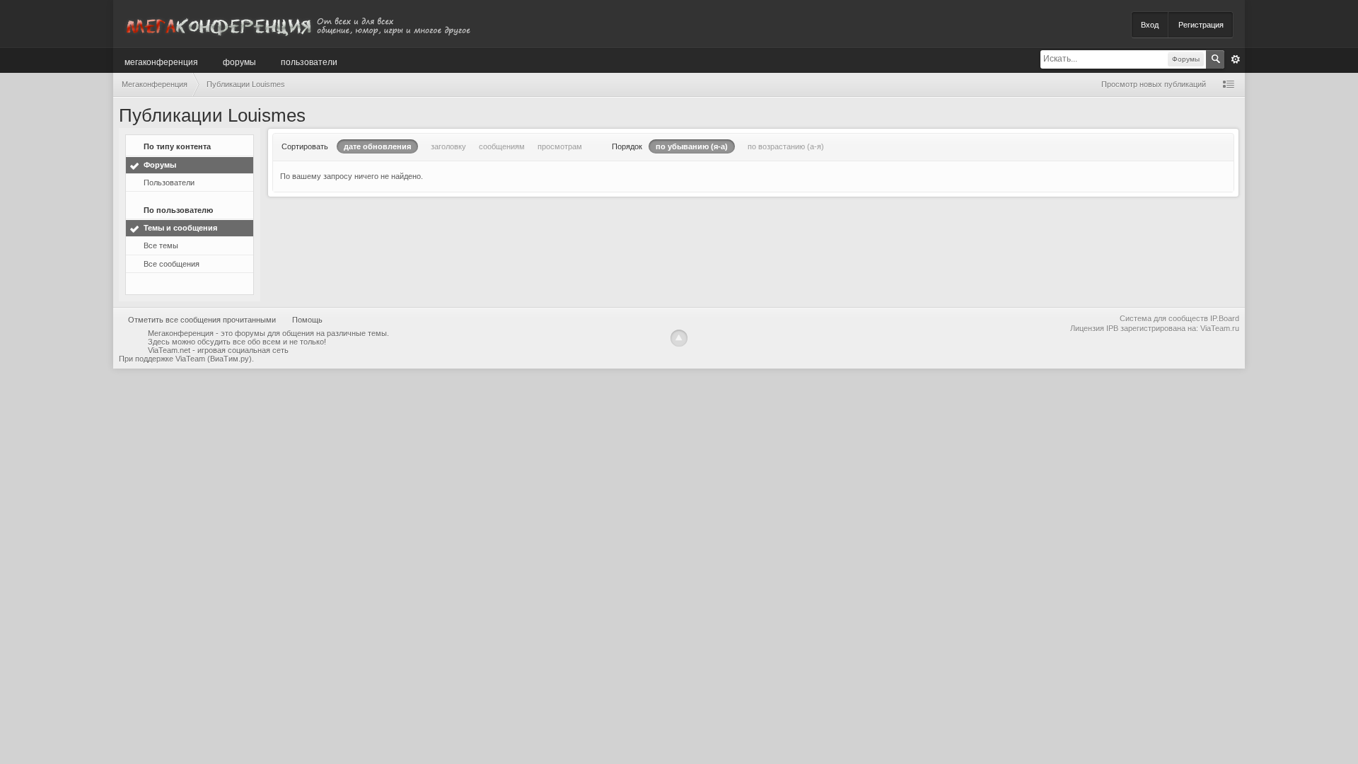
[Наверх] (679, 338)
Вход (1150, 25)
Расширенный (1235, 59)
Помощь (307, 320)
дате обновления (377, 146)
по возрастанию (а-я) (786, 146)
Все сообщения (171, 264)
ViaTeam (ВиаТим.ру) (213, 358)
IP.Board (1224, 318)
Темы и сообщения (180, 228)
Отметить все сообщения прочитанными (202, 320)
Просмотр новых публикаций (1153, 84)
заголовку (448, 146)
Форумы (239, 61)
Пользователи (309, 61)
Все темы (161, 245)
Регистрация (1201, 25)
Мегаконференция (161, 61)
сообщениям (502, 146)
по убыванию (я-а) (692, 146)
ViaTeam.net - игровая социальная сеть (218, 350)
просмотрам (560, 146)
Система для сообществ (1164, 318)
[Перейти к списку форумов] (297, 23)
